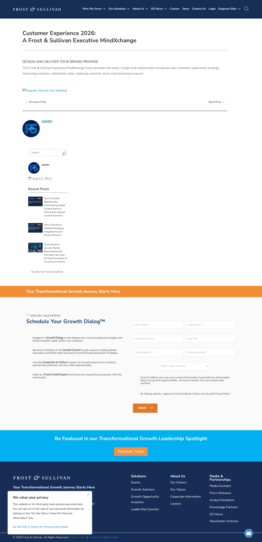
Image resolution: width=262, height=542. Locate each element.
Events (135, 482)
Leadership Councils (145, 509)
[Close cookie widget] (88, 495)
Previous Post (35, 102)
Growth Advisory (143, 489)
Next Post (217, 102)
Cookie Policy (96, 537)
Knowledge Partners (224, 507)
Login (212, 9)
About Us (138, 9)
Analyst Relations (222, 500)
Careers (175, 9)
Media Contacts (220, 486)
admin (47, 121)
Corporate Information (185, 497)
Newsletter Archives (224, 521)
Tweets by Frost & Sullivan (47, 272)
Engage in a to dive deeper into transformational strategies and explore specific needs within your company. (77, 339)
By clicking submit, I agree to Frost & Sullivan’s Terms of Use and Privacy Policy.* (186, 393)
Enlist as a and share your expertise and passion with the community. (77, 376)
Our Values (178, 489)
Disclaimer (113, 537)
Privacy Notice (77, 537)
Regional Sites (227, 9)
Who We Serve (92, 9)
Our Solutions (117, 9)
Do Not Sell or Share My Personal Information (40, 527)
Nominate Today (131, 451)
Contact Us (199, 9)
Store (185, 9)
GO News (157, 9)
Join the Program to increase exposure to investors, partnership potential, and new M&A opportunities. (75, 364)
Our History (178, 482)
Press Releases (220, 493)
